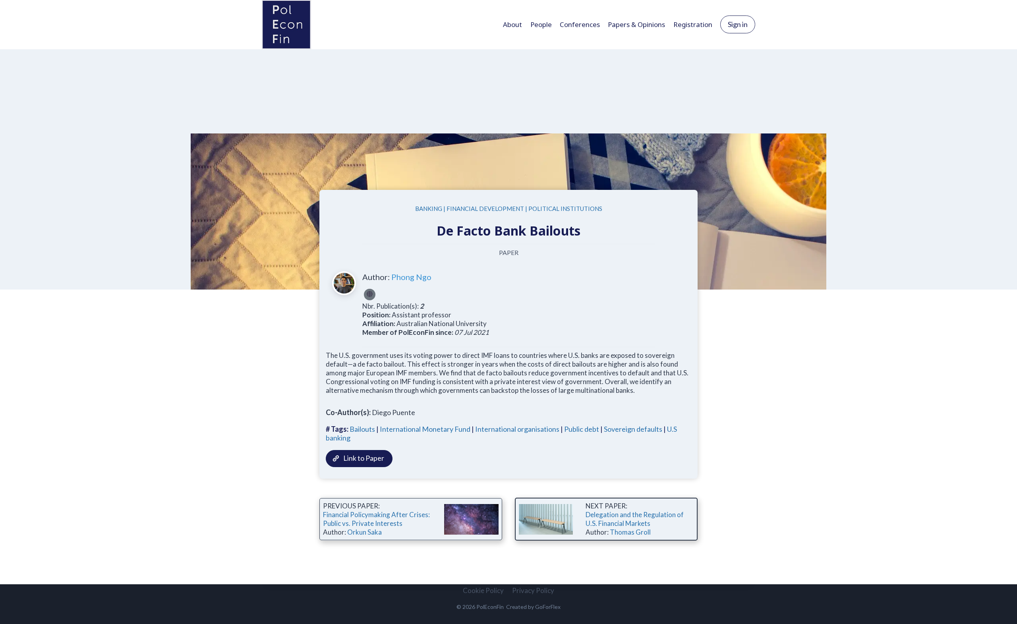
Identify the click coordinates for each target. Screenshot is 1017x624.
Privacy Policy (533, 590)
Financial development (485, 208)
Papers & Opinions (636, 24)
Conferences (580, 24)
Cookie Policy (483, 590)
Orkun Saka (364, 532)
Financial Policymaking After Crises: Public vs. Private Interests (376, 518)
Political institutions (565, 208)
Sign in (738, 24)
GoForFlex (548, 606)
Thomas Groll (630, 532)
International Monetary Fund (425, 429)
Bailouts (362, 429)
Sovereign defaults (633, 429)
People (541, 24)
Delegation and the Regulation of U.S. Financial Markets (635, 518)
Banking (428, 208)
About (512, 24)
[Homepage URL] (369, 294)
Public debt (581, 429)
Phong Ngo (411, 277)
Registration (692, 24)
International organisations (517, 429)
